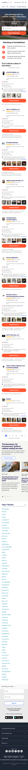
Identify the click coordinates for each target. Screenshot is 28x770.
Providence (5, 639)
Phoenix (4, 512)
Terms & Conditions (23, 759)
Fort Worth (5, 655)
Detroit (4, 579)
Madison (4, 677)
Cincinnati (5, 617)
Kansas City (5, 590)
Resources (5, 738)
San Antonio (5, 661)
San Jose (4, 536)
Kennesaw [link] (12, 6)
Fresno (4, 517)
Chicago (4, 563)
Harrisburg (5, 631)
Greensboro (5, 609)
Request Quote (14, 100)
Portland (4, 628)
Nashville (4, 644)
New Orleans (6, 571)
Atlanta (4, 560)
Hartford (4, 541)
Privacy (5, 757)
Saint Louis (5, 593)
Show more (23, 91)
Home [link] (3, 6)
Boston (4, 577)
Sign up (14, 703)
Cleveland (5, 620)
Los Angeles (5, 522)
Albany (4, 598)
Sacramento (5, 528)
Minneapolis (5, 585)
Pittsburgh (5, 636)
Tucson (4, 514)
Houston (4, 658)
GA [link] (7, 6)
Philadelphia (5, 633)
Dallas (3, 650)
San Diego (5, 530)
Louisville (4, 568)
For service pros (7, 733)
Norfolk (4, 666)
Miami (3, 552)
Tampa (4, 558)
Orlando (4, 555)
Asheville (4, 604)
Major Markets (8, 504)
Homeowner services (8, 728)
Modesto (4, 525)
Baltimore (5, 574)
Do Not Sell (15, 757)
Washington (5, 544)
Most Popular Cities (7, 686)
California (10, 757)
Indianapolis (5, 566)
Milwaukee (5, 680)
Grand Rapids (6, 582)
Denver (4, 539)
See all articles (8, 458)
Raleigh (4, 612)
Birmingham (5, 509)
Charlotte (5, 606)
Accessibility (21, 757)
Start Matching (14, 33)
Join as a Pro (17, 2)
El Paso (4, 652)
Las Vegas (5, 596)
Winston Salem (6, 614)
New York (5, 601)
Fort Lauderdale (7, 547)
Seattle (4, 674)
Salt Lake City (6, 663)
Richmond (5, 669)
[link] (14, 76)
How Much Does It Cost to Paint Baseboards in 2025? (10, 478)
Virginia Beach (6, 671)
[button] (4, 95)
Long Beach (5, 520)
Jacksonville (5, 549)
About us (4, 743)
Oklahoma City (6, 625)
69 (22, 435)
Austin (4, 647)
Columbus (5, 623)
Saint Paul (5, 587)
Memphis (4, 642)
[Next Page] (25, 436)
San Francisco (6, 533)
